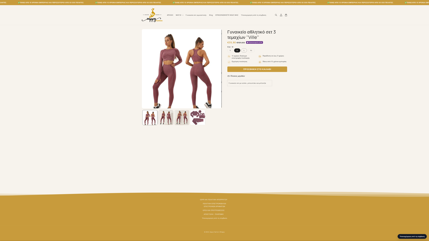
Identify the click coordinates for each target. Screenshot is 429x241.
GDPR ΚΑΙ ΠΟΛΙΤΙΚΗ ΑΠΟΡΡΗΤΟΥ (213, 199)
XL (252, 50)
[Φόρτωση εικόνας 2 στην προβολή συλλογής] (165, 117)
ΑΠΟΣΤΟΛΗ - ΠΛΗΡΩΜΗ (214, 214)
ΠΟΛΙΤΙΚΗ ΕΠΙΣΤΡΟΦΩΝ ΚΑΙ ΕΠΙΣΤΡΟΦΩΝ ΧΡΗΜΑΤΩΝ (214, 205)
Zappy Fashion (214, 232)
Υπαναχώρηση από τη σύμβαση (214, 218)
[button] (179, 15)
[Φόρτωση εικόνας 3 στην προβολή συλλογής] (181, 117)
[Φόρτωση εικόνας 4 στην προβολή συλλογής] (197, 117)
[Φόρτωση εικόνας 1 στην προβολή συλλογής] (149, 117)
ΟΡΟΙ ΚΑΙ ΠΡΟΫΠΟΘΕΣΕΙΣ (213, 210)
